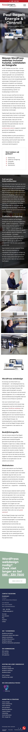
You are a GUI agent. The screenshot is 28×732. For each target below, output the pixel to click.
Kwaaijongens (5, 726)
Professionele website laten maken (10, 635)
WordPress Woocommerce (8, 639)
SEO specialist (5, 653)
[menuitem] (24, 5)
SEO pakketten (5, 655)
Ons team (4, 614)
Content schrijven (6, 711)
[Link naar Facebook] (18, 728)
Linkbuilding (5, 713)
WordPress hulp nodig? (7, 677)
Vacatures (4, 620)
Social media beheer (7, 715)
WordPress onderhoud (7, 670)
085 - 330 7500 (15, 1)
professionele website (8, 128)
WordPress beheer (6, 672)
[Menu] (24, 5)
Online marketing (6, 706)
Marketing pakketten (7, 709)
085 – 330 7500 (13, 574)
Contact (4, 622)
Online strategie (6, 702)
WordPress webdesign (14, 408)
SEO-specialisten (6, 707)
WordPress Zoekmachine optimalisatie (11, 643)
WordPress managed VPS (8, 669)
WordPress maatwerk (7, 641)
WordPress (12, 195)
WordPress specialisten (7, 633)
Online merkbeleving (7, 704)
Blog (3, 618)
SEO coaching (5, 651)
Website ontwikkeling (7, 637)
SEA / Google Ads (6, 717)
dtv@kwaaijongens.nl (8, 611)
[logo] (11, 5)
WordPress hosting (6, 667)
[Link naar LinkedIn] (20, 728)
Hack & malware (6, 675)
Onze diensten (5, 616)
